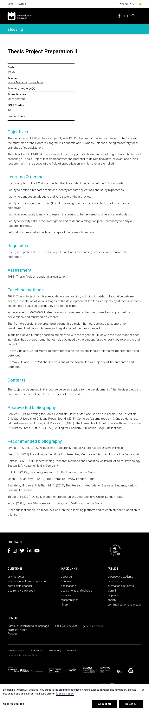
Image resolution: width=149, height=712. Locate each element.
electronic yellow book (21, 590)
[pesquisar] (133, 16)
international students (120, 585)
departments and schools (77, 590)
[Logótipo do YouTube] (37, 551)
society (111, 599)
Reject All (131, 703)
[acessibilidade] (119, 16)
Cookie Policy (65, 693)
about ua (66, 576)
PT (126, 16)
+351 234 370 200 (66, 625)
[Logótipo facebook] (9, 551)
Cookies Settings (13, 703)
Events (22, 4)
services (66, 595)
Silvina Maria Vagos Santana (25, 82)
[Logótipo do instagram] (15, 551)
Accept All (104, 703)
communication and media (124, 604)
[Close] (143, 690)
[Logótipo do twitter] (22, 551)
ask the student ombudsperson (27, 581)
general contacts (93, 626)
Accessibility (55, 650)
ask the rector (16, 576)
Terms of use (36, 650)
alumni (111, 590)
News (11, 4)
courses (66, 581)
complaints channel (20, 585)
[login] (140, 4)
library (64, 604)
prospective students (120, 576)
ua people (113, 595)
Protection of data (16, 650)
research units (69, 599)
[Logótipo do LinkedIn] (29, 551)
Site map (71, 650)
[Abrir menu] (139, 16)
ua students (114, 581)
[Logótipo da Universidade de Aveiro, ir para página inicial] (19, 16)
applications (68, 585)
